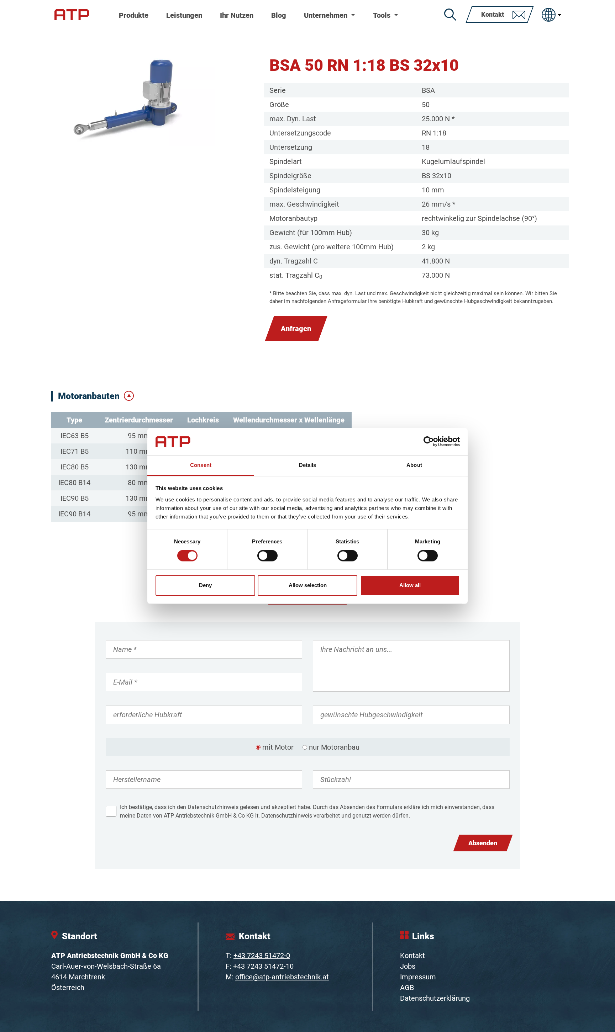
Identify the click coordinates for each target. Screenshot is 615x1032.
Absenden (482, 843)
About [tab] (414, 465)
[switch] (267, 556)
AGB (407, 987)
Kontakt (412, 955)
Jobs (407, 966)
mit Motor (278, 747)
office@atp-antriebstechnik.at (282, 977)
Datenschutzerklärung (435, 998)
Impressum (418, 977)
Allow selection (308, 585)
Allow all (410, 585)
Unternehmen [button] (326, 15)
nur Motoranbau (334, 747)
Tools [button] (382, 15)
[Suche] (450, 15)
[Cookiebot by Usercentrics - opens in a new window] (429, 441)
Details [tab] (307, 465)
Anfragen (296, 328)
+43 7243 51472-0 (261, 955)
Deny (205, 585)
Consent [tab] (200, 465)
